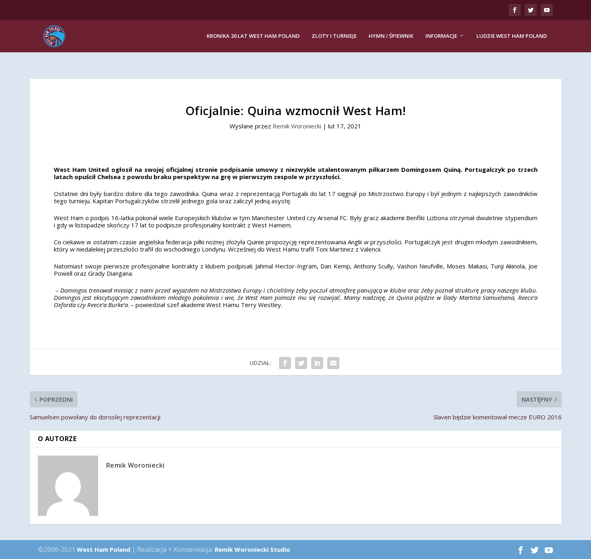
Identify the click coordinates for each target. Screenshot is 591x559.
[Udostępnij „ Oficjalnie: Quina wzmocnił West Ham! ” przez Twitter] (301, 363)
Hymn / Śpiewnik (391, 36)
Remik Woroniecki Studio (252, 549)
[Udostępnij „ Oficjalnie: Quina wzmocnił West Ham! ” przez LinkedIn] (317, 363)
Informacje (441, 36)
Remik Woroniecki (297, 126)
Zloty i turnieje (334, 36)
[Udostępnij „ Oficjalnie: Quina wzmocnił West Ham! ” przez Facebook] (285, 363)
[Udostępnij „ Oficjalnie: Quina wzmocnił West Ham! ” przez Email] (333, 363)
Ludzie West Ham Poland (511, 36)
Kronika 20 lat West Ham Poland (253, 36)
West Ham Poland (103, 549)
